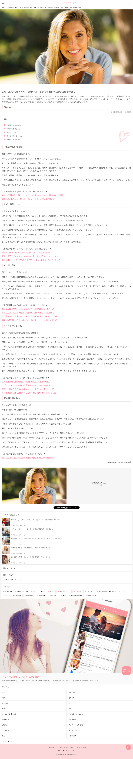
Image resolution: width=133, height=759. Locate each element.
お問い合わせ (81, 747)
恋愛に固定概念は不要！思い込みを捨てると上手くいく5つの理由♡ (30, 320)
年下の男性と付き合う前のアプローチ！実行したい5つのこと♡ (28, 389)
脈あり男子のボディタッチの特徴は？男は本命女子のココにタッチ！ (30, 256)
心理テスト (5, 725)
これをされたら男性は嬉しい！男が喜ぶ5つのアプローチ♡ (26, 382)
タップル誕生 (17, 595)
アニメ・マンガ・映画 (76, 725)
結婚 (3, 698)
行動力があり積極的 (14, 125)
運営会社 (51, 747)
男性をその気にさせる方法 (107, 591)
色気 (6, 595)
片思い (4, 692)
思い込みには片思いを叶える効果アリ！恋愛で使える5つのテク (28, 309)
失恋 (64, 595)
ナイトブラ (89, 591)
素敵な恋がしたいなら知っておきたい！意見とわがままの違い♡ (28, 199)
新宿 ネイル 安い (64, 591)
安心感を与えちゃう (14, 139)
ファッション (73, 730)
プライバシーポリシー (65, 747)
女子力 (52, 591)
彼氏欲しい (8, 591)
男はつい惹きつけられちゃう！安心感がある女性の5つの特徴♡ (28, 458)
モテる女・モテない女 (76, 714)
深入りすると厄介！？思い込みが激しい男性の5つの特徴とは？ (28, 313)
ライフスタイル (7, 741)
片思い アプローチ (39, 591)
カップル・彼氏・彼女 (9, 714)
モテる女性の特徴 (76, 595)
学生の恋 (5, 703)
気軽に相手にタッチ (14, 129)
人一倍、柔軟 (11, 132)
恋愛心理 (71, 698)
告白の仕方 (30, 595)
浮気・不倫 (5, 719)
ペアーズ (124, 591)
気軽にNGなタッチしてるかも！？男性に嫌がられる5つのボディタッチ (31, 260)
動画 (3, 736)
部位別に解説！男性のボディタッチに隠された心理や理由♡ (26, 252)
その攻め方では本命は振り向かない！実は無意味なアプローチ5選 (29, 393)
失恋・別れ (72, 692)
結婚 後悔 (42, 595)
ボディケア (72, 736)
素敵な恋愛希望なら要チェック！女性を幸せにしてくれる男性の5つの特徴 (32, 195)
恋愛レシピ (67, 3)
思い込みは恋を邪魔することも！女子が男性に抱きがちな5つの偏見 (30, 316)
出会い (4, 708)
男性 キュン (54, 595)
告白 (70, 703)
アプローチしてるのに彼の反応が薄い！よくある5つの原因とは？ (29, 385)
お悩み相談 (72, 719)
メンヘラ (78, 591)
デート (71, 708)
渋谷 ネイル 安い (22, 591)
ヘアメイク (5, 730)
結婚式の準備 (91, 595)
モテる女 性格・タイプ (12, 579)
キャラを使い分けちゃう (15, 136)
